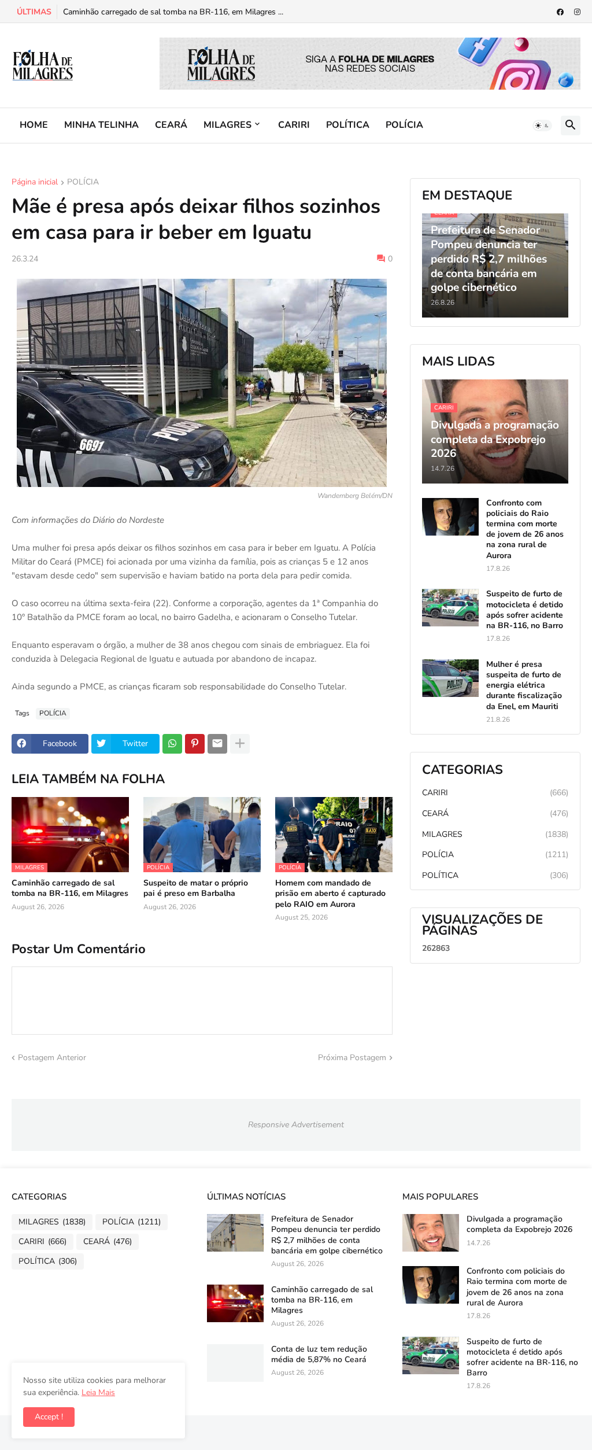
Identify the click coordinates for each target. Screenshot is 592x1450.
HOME (34, 125)
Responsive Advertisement (296, 1124)
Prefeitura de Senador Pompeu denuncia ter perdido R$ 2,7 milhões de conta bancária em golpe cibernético (327, 1235)
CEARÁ (171, 125)
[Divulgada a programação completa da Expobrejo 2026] (430, 1233)
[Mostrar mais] (240, 744)
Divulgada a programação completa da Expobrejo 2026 (519, 1224)
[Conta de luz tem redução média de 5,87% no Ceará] (235, 1363)
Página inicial (35, 182)
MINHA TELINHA (101, 125)
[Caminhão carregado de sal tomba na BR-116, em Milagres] (235, 1303)
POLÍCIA (404, 125)
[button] (542, 125)
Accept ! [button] (49, 1416)
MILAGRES (227, 125)
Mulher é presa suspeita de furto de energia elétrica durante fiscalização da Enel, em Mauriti (524, 685)
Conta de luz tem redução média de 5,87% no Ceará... (162, 11)
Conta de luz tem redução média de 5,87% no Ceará (319, 1354)
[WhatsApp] (172, 744)
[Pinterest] (195, 744)
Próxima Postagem (352, 1057)
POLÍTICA (347, 125)
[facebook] (560, 12)
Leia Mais (98, 1392)
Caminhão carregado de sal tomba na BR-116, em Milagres (70, 888)
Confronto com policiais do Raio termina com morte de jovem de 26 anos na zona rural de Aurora (525, 529)
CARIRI (294, 125)
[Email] (217, 744)
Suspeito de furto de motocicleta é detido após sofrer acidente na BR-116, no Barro (524, 610)
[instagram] (577, 12)
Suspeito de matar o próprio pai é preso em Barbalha (195, 888)
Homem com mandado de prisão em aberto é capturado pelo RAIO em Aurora (330, 893)
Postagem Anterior (52, 1057)
